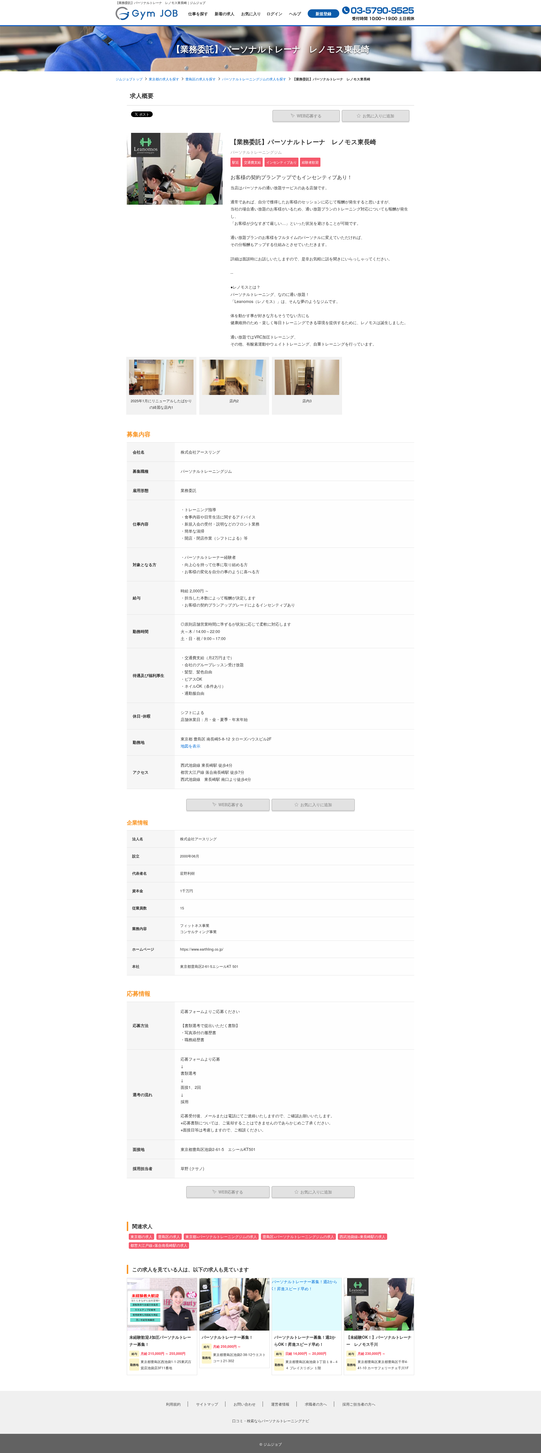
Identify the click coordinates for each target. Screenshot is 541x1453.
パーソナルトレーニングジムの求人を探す (254, 78)
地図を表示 (190, 746)
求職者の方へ (316, 1404)
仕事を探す (198, 13)
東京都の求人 (141, 1236)
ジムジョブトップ (129, 78)
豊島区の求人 (169, 1236)
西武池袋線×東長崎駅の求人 (362, 1236)
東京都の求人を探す (164, 78)
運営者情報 (280, 1404)
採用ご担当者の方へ (358, 1404)
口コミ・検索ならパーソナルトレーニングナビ (270, 1420)
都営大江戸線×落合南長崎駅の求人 (158, 1245)
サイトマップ (207, 1404)
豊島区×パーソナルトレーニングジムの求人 (298, 1236)
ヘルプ (295, 13)
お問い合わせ (245, 1404)
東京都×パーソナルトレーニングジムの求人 (221, 1236)
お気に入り (251, 13)
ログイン (274, 13)
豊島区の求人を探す (200, 78)
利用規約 (173, 1404)
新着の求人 (224, 13)
